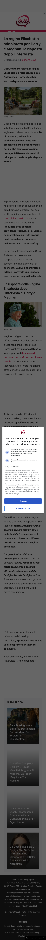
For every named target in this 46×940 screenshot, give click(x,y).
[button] (23, 466)
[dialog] (23, 470)
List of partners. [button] (35, 480)
